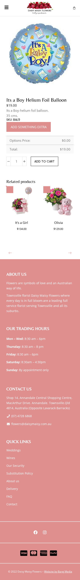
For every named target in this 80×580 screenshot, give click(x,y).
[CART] (74, 8)
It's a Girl (21, 222)
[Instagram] (45, 532)
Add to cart (44, 161)
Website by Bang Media (58, 571)
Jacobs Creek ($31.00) (41, 184)
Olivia (58, 222)
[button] (10, 252)
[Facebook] (35, 532)
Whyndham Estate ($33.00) (16, 184)
